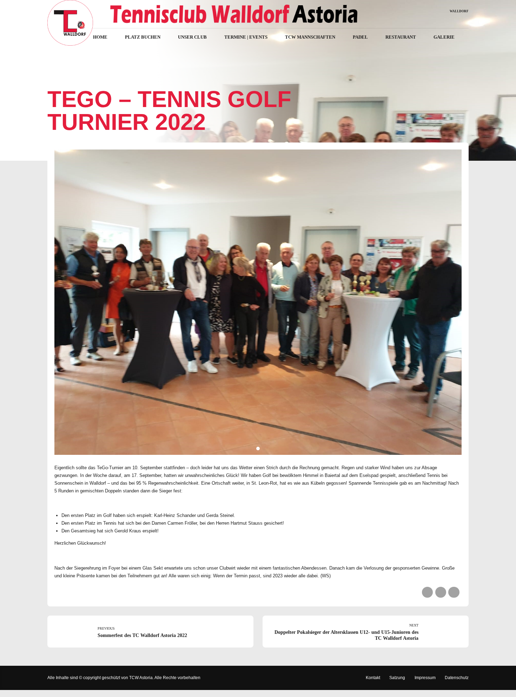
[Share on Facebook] (427, 592)
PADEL (360, 37)
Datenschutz (457, 677)
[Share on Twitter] (440, 592)
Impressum (425, 677)
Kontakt (373, 677)
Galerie (444, 37)
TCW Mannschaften (310, 37)
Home (100, 37)
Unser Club (192, 37)
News (58, 76)
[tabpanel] (258, 302)
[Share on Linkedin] (453, 592)
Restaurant (400, 37)
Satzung (397, 677)
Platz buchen (142, 37)
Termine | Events (245, 37)
